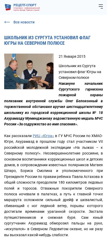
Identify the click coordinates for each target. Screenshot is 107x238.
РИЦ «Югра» (43, 136)
